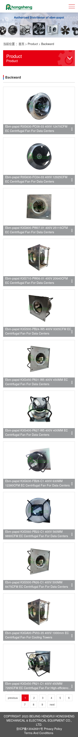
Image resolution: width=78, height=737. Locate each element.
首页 (21, 44)
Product (33, 44)
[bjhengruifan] (18, 6)
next (52, 704)
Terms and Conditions (38, 733)
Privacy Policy (53, 729)
